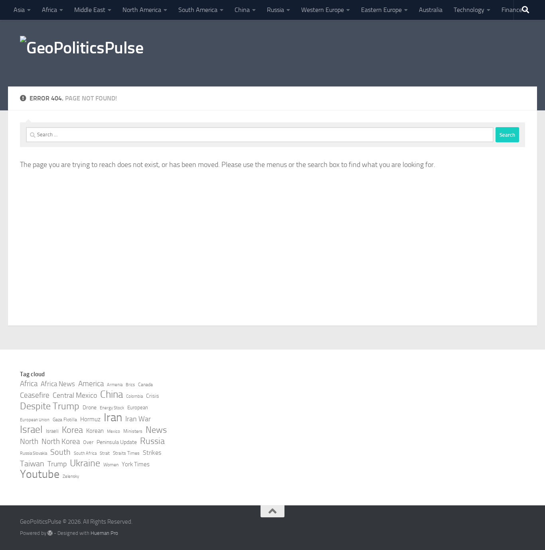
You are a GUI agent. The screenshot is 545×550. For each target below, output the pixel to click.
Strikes (152, 452)
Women (110, 465)
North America (141, 10)
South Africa (85, 453)
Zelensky (71, 476)
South (60, 452)
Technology (469, 10)
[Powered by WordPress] (50, 533)
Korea (72, 430)
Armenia (114, 384)
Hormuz (90, 419)
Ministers (132, 431)
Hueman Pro (104, 533)
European (137, 408)
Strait (105, 453)
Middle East (89, 10)
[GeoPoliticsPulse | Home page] (81, 53)
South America (197, 10)
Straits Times (126, 453)
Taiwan (32, 463)
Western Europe (322, 10)
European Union (34, 419)
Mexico (113, 431)
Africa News (58, 384)
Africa (49, 10)
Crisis (152, 396)
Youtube (39, 474)
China (242, 10)
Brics (130, 384)
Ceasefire (34, 395)
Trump (57, 464)
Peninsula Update (117, 442)
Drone (90, 407)
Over (88, 442)
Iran (113, 417)
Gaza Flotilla (65, 419)
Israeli (52, 431)
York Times (136, 464)
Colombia (134, 396)
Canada (145, 384)
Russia (275, 10)
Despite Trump (49, 406)
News (156, 430)
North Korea (60, 441)
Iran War (138, 418)
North (29, 441)
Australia (430, 10)
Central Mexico (75, 395)
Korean (95, 430)
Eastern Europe (381, 10)
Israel (31, 429)
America (91, 383)
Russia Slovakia (33, 453)
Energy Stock (112, 408)
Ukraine (85, 463)
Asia (19, 10)
